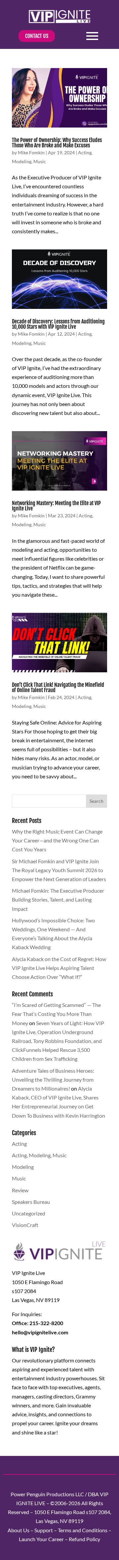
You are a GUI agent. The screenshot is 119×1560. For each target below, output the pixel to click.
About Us (18, 1530)
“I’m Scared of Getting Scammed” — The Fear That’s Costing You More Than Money (56, 1014)
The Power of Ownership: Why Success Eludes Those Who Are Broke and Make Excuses (57, 143)
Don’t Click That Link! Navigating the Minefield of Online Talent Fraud (58, 687)
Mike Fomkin (31, 152)
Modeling (21, 161)
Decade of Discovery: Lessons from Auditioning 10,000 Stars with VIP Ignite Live (58, 324)
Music (39, 161)
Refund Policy (84, 1539)
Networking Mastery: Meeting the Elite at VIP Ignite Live (56, 506)
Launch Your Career (41, 1539)
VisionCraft (25, 1225)
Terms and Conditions (82, 1530)
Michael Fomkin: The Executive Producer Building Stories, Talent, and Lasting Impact (58, 899)
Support (43, 1530)
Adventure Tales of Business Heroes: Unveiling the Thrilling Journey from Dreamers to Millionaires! (53, 1079)
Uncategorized (28, 1213)
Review (20, 1190)
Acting (85, 152)
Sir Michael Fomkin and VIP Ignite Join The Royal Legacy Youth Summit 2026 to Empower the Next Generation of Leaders (59, 870)
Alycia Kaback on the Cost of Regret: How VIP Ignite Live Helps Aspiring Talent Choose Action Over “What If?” (59, 968)
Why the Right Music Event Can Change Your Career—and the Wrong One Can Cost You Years (57, 840)
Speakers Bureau (31, 1202)
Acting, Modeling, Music (39, 1155)
